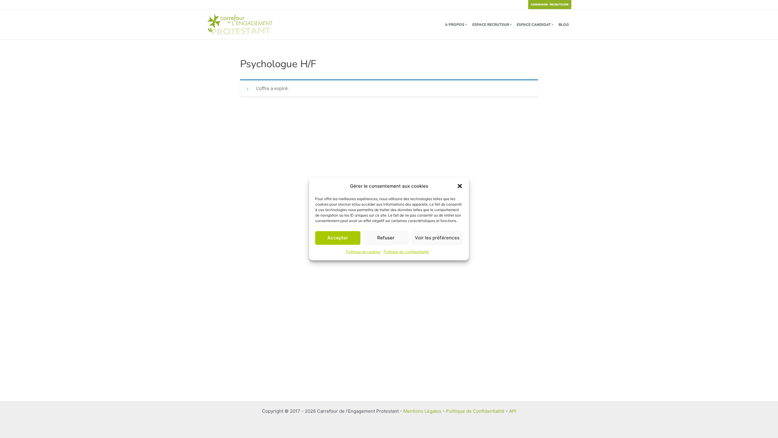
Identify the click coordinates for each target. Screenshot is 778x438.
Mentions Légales (422, 411)
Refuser (385, 238)
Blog (564, 24)
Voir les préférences (437, 238)
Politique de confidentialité (406, 251)
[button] (460, 186)
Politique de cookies (363, 251)
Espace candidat (534, 24)
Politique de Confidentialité (475, 411)
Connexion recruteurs (550, 4)
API (512, 411)
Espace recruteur (490, 24)
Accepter (337, 238)
